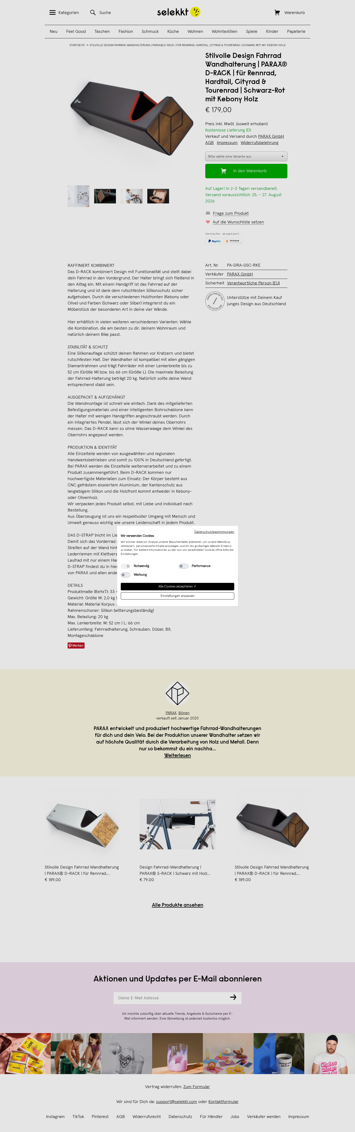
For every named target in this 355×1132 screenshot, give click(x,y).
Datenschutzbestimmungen (214, 532)
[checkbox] (125, 566)
